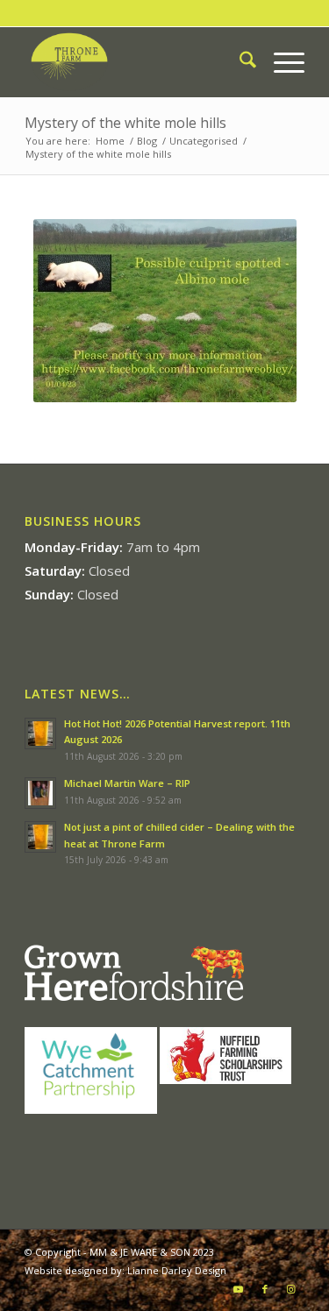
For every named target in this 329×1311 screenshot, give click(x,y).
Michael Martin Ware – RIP (127, 783)
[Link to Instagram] (291, 1289)
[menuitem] (239, 62)
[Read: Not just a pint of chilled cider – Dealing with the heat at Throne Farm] (40, 837)
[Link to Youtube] (238, 1289)
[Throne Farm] (136, 62)
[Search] (239, 62)
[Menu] (280, 62)
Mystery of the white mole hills (125, 122)
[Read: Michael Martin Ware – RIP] (40, 793)
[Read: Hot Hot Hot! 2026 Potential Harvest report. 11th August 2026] (40, 733)
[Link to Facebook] (265, 1289)
